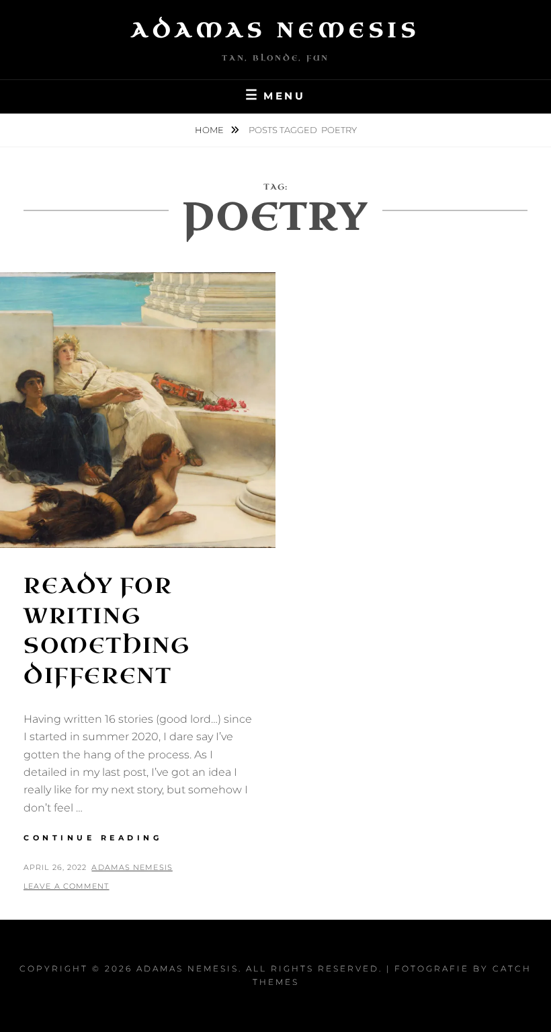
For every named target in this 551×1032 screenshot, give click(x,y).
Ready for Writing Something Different (106, 630)
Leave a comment (67, 886)
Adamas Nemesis (275, 30)
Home (210, 129)
